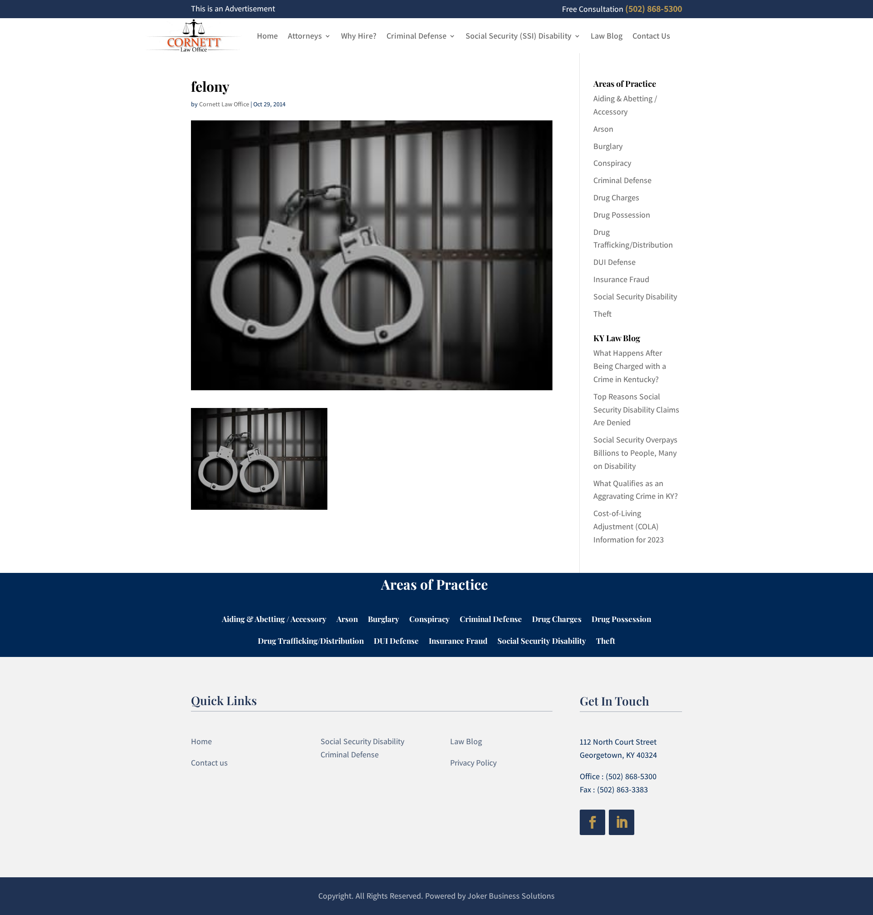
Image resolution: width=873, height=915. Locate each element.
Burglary (607, 146)
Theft (602, 313)
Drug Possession (621, 214)
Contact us (209, 762)
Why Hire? (358, 35)
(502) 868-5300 (653, 9)
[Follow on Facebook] (592, 822)
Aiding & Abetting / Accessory (274, 620)
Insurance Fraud (621, 279)
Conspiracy (612, 163)
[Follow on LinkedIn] (621, 822)
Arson (603, 129)
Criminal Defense (416, 35)
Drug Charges (616, 197)
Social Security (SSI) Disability (519, 35)
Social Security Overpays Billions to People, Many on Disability (635, 452)
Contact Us (651, 35)
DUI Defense (614, 262)
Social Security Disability (635, 296)
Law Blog (606, 35)
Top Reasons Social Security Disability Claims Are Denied (636, 409)
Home (267, 35)
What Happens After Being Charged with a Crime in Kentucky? (629, 366)
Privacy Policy (473, 762)
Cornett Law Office (224, 104)
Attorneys (305, 35)
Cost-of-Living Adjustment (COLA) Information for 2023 (628, 526)
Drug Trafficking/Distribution (311, 641)
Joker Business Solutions (511, 895)
